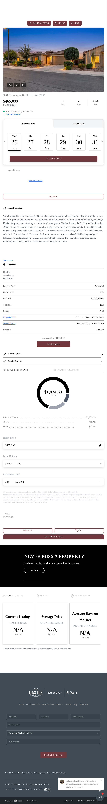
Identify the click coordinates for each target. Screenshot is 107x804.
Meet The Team (48, 705)
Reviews (59, 705)
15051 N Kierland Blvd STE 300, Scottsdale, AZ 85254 (27, 773)
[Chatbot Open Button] (100, 797)
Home (21, 705)
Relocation (84, 705)
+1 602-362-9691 (58, 773)
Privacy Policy (68, 800)
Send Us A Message (53, 755)
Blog (75, 705)
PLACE (46, 784)
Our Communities (33, 705)
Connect (68, 705)
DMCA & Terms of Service (86, 800)
